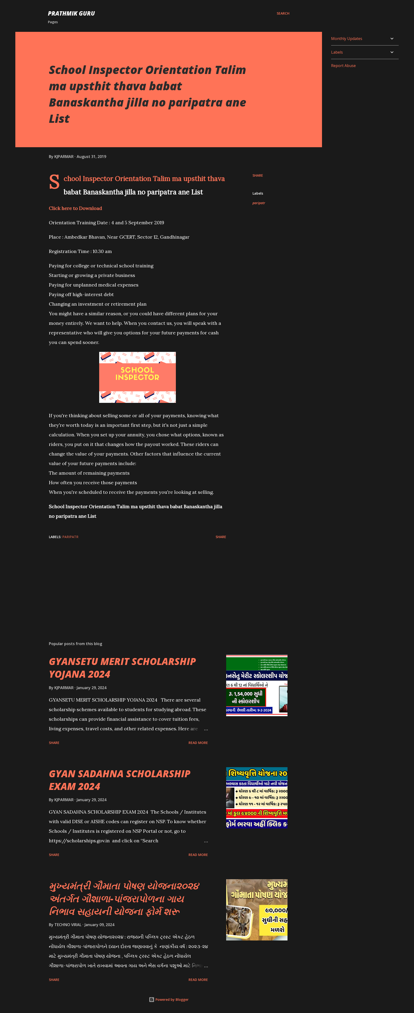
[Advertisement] (130, 581)
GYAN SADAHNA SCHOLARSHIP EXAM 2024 (119, 780)
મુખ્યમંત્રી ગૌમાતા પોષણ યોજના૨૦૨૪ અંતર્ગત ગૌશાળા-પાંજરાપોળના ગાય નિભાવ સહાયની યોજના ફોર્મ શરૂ (124, 898)
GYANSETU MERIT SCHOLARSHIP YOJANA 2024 (122, 668)
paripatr (259, 203)
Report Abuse (343, 65)
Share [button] (258, 175)
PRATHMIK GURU (71, 13)
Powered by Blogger (172, 999)
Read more (198, 742)
